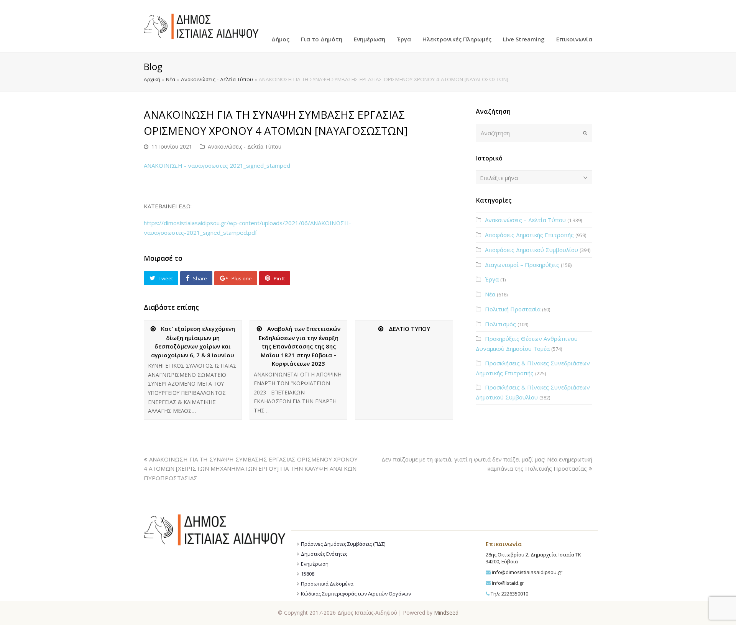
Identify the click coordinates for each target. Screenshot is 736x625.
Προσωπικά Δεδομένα (327, 583)
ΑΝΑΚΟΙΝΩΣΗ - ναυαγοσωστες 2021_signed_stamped (217, 165)
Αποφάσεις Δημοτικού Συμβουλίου (531, 250)
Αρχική (152, 79)
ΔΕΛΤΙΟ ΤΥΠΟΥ (409, 328)
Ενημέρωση (315, 563)
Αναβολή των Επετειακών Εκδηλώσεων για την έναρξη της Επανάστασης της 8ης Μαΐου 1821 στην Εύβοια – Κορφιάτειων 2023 (299, 346)
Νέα (170, 79)
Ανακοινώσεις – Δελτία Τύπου (525, 220)
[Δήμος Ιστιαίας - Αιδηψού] (201, 25)
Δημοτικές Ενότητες (324, 553)
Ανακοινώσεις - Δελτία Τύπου (217, 79)
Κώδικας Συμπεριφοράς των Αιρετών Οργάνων (356, 593)
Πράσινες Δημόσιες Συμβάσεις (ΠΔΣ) (343, 543)
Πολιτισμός (500, 324)
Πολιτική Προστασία (512, 309)
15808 (307, 573)
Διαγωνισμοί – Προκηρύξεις (522, 264)
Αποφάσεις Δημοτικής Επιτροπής (529, 235)
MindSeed (446, 612)
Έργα (492, 279)
